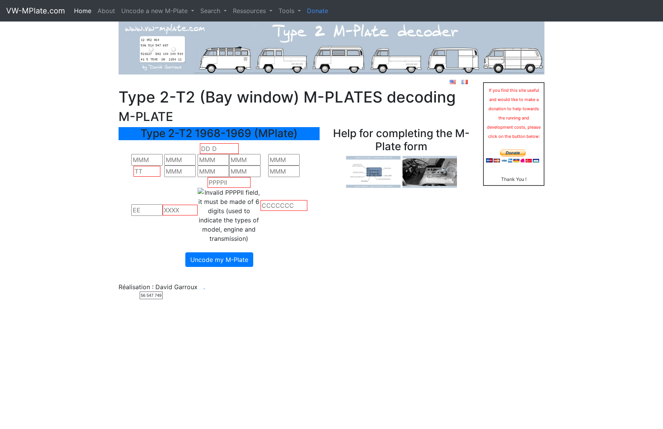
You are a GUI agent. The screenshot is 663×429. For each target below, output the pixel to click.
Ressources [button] (250, 11)
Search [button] (211, 11)
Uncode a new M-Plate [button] (155, 11)
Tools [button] (287, 11)
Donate (317, 11)
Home (82, 11)
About (106, 11)
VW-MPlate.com (35, 10)
